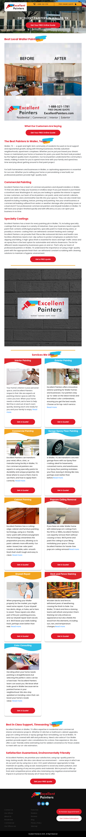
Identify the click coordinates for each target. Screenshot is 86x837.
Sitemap (34, 826)
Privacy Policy (36, 823)
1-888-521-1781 (42, 4)
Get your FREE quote (43, 781)
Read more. (52, 407)
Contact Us (8, 810)
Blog (32, 820)
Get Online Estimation (69, 818)
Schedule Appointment (69, 812)
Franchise (34, 810)
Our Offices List (10, 826)
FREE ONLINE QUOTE (66, 4)
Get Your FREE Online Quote (43, 25)
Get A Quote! (23, 422)
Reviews (34, 816)
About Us (7, 816)
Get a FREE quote (43, 259)
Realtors (34, 813)
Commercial (9, 823)
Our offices (8, 813)
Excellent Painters (34, 834)
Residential (8, 820)
